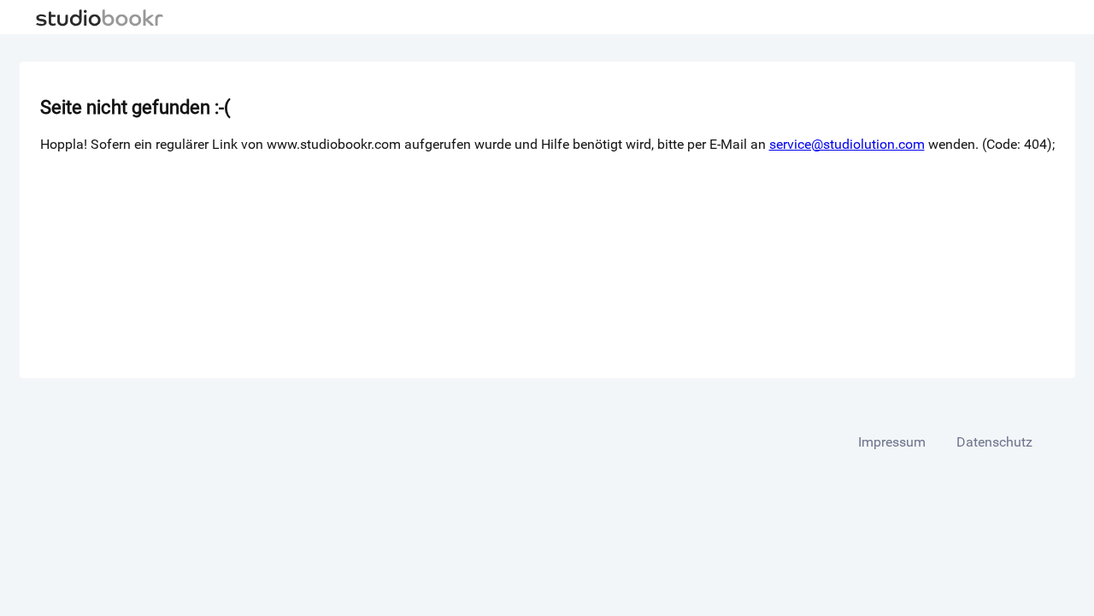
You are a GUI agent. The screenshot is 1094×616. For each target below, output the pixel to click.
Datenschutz (994, 442)
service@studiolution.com (847, 144)
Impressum (892, 442)
